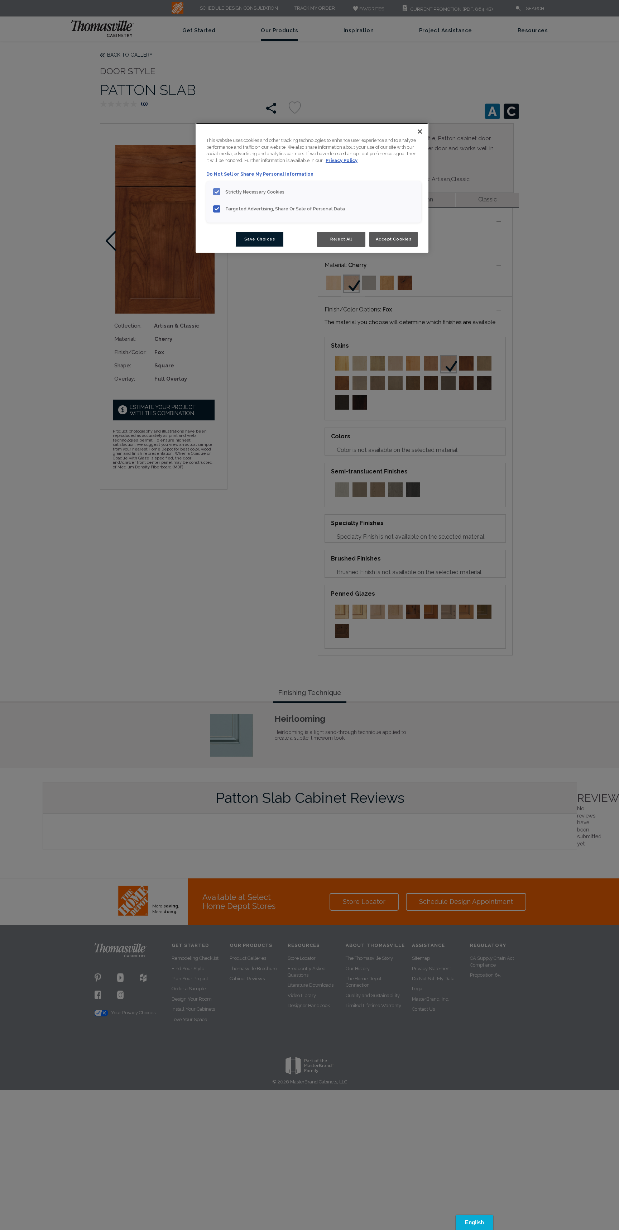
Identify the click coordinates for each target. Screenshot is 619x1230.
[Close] (420, 131)
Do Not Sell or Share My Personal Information (259, 174)
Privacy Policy (342, 160)
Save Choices (259, 239)
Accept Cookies (394, 239)
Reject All (341, 239)
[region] (312, 188)
